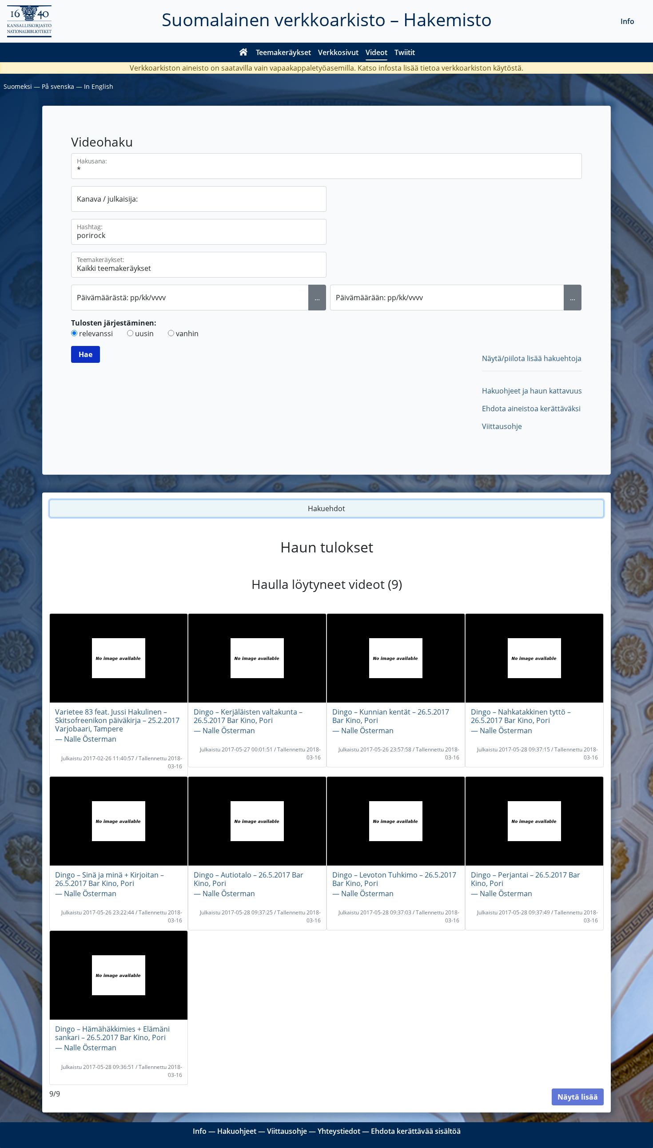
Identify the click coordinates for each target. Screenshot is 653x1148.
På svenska (58, 86)
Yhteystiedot (339, 1131)
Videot (376, 52)
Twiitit (404, 52)
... (317, 297)
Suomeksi (18, 86)
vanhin (187, 333)
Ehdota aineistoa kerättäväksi (531, 408)
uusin (144, 333)
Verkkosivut (338, 52)
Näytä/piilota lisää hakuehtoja (531, 358)
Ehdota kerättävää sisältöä (416, 1131)
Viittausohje (502, 426)
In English (98, 86)
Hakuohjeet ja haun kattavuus (532, 391)
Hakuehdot (326, 508)
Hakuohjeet (236, 1131)
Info (627, 21)
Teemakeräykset (283, 52)
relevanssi (96, 333)
